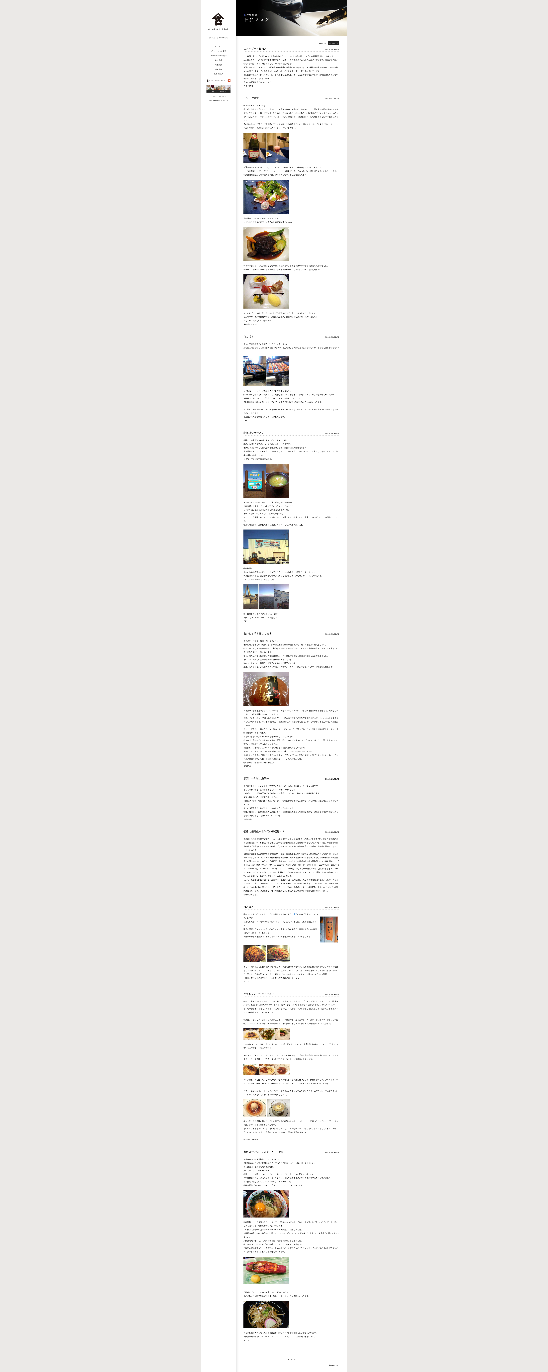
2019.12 (332, 43)
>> (293, 1360)
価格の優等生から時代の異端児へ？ (264, 831)
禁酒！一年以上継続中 (256, 778)
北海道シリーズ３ (253, 432)
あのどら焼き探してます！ (261, 633)
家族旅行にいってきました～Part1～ (264, 1151)
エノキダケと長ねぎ (256, 48)
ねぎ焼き (248, 906)
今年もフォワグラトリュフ (260, 993)
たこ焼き (248, 336)
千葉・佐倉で (251, 98)
